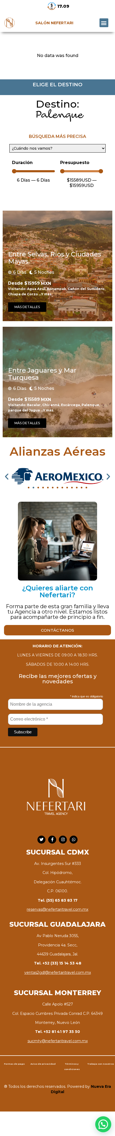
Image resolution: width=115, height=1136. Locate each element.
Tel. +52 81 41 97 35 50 (57, 1031)
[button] (103, 22)
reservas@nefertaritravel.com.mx (57, 909)
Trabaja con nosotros (100, 1064)
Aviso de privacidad (43, 1064)
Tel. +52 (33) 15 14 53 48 (57, 963)
